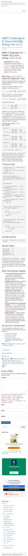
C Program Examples (6, 1)
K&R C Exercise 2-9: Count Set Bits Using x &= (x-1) (13, 41)
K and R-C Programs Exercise (13, 363)
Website (3, 416)
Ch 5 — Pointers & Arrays (9, 539)
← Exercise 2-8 (6, 350)
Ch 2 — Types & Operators (9, 533)
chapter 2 (12, 360)
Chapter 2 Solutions (7, 353)
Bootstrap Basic (19, 554)
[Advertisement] (14, 25)
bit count (15, 358)
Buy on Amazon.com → (14, 448)
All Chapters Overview (8, 529)
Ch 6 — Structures (7, 541)
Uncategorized (7, 358)
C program (22, 358)
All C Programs (7, 515)
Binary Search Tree (8, 519)
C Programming (6, 360)
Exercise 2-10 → (6, 356)
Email (3, 410)
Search (23, 427)
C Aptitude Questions (8, 547)
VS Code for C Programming (12, 338)
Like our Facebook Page (14, 486)
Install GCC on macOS (10, 335)
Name (3, 404)
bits (18, 358)
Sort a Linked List (7, 521)
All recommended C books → (14, 450)
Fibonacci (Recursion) (8, 523)
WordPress (9, 554)
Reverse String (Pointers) (9, 525)
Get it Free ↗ (14, 472)
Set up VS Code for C (8, 511)
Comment (3, 377)
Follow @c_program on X (14, 489)
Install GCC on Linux (10, 336)
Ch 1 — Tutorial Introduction (9, 531)
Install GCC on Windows (11, 333)
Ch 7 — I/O (6, 543)
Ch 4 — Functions (7, 537)
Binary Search (7, 517)
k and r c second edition (13, 362)
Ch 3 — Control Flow (8, 535)
